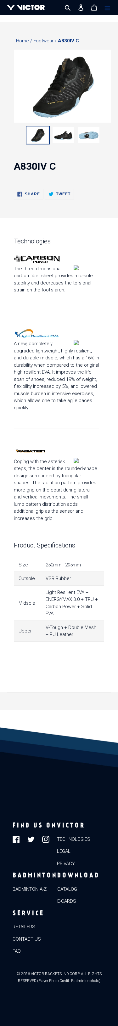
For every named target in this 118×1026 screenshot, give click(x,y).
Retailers (24, 927)
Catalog (67, 889)
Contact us (27, 939)
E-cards (66, 901)
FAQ (17, 951)
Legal (63, 851)
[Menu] (107, 7)
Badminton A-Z (30, 889)
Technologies (73, 839)
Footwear (44, 41)
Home (23, 41)
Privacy (66, 863)
